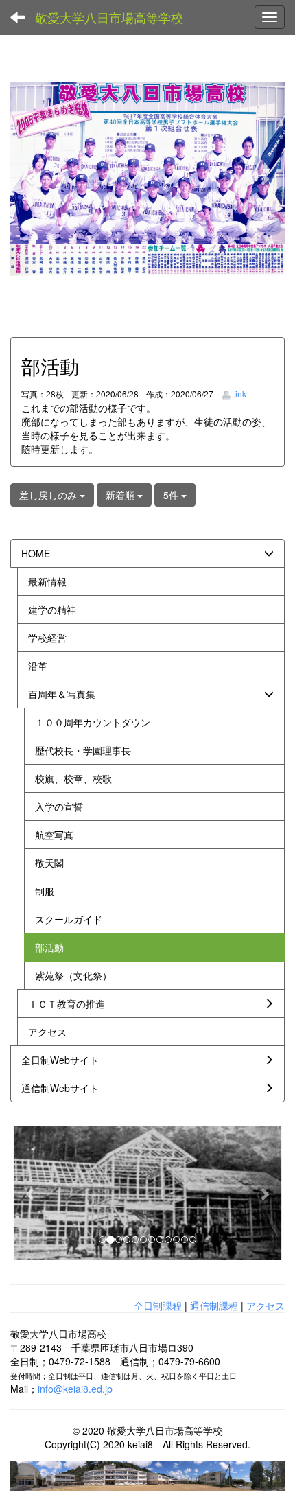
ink (239, 393)
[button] (30, 178)
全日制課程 (158, 1305)
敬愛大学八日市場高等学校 (109, 17)
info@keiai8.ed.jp (75, 1388)
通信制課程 (214, 1305)
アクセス (265, 1305)
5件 (172, 495)
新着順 (121, 495)
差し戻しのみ (49, 495)
